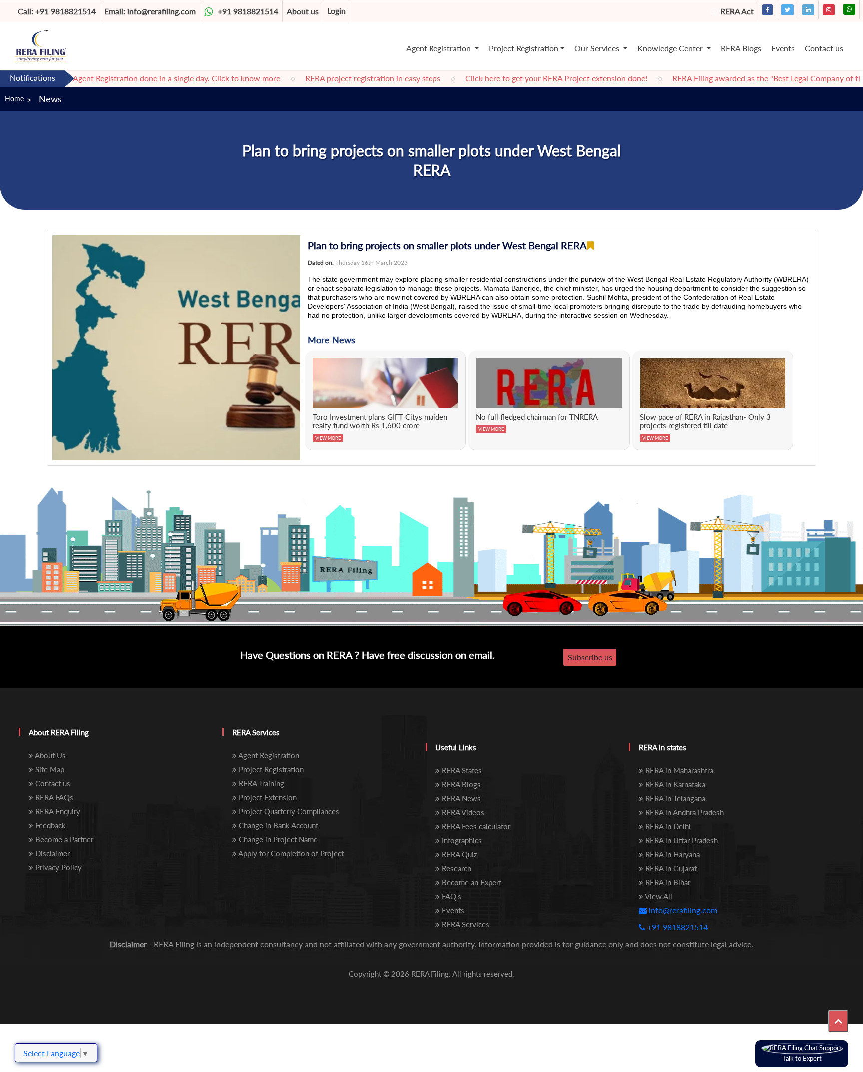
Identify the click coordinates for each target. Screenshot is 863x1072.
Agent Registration (439, 48)
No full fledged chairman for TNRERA (537, 416)
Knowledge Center (671, 48)
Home (14, 98)
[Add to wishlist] (590, 245)
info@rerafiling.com (150, 11)
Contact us (824, 48)
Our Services (597, 48)
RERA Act (737, 11)
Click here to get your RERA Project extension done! (532, 78)
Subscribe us (590, 657)
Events (783, 48)
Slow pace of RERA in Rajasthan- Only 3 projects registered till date (705, 421)
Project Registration (523, 48)
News (50, 98)
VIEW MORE (328, 438)
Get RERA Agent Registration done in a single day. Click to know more (134, 78)
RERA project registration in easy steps (349, 78)
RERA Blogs (741, 48)
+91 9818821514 (57, 11)
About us (303, 11)
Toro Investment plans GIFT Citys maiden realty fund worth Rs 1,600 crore (380, 421)
